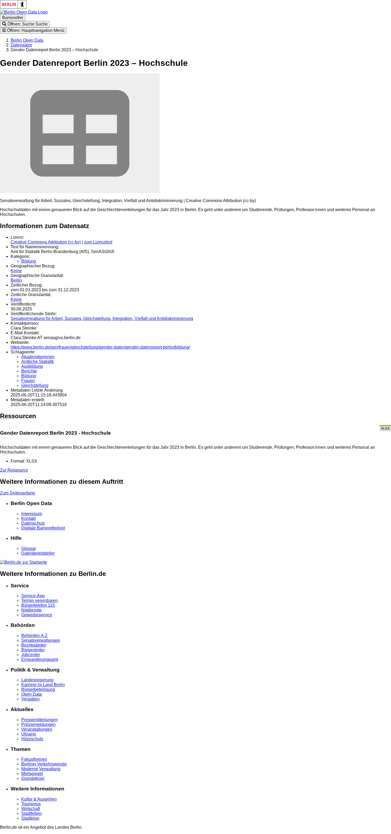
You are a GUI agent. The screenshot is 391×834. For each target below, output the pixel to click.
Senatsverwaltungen (40, 640)
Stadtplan (30, 818)
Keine (16, 270)
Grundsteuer (33, 778)
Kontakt (28, 518)
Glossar (28, 548)
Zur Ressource (14, 470)
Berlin (16, 280)
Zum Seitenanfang (17, 493)
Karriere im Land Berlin (43, 684)
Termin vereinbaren (39, 600)
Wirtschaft (30, 808)
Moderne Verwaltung (40, 769)
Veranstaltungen (36, 729)
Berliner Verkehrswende (44, 764)
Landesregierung (37, 680)
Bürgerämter (33, 650)
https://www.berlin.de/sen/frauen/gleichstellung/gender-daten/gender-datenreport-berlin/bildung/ (100, 347)
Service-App (33, 595)
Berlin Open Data (27, 40)
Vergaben (30, 699)
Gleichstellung (34, 385)
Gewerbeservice (36, 615)
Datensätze (21, 45)
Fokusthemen (34, 759)
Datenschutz (33, 523)
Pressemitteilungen (39, 719)
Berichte (29, 371)
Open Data (31, 694)
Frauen (28, 380)
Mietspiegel (32, 773)
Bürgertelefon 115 (38, 605)
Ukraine (28, 734)
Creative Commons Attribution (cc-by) (46, 242)
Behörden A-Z (34, 635)
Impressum (31, 513)
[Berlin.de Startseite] (23, 562)
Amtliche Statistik (37, 361)
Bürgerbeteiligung (38, 689)
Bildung (28, 261)
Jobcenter (30, 654)
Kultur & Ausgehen (39, 799)
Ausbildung (32, 366)
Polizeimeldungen (38, 724)
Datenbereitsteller (38, 553)
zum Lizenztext (98, 242)
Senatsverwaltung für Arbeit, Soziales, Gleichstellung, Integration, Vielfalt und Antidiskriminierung (102, 318)
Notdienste (31, 610)
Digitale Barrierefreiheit (43, 528)
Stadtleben (31, 813)
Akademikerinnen (38, 356)
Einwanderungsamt (39, 659)
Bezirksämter (33, 645)
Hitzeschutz (32, 739)
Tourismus (31, 804)
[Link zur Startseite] (24, 12)
